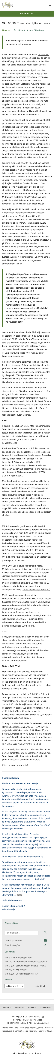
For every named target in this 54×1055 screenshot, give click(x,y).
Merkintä (7, 1007)
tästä (19, 895)
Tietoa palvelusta (10, 1027)
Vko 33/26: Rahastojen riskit (18, 957)
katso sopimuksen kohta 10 (35, 589)
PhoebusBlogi (11, 923)
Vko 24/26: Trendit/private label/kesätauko (26, 961)
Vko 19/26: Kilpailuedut (16, 969)
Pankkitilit (32, 1007)
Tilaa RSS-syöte (12, 945)
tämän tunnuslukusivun (26, 61)
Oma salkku (45, 1007)
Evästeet (49, 1027)
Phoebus (6, 30)
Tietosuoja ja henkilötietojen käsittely (19, 1031)
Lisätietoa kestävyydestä (31, 1027)
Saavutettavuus (46, 1031)
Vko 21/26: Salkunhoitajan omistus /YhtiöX (25, 965)
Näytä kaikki (41, 986)
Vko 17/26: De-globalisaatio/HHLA (21, 973)
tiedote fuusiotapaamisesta (24, 576)
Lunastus (19, 1007)
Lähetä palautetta (13, 940)
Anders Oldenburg (35, 30)
